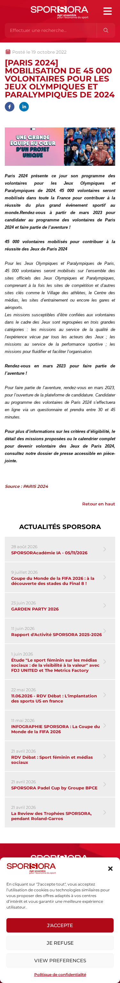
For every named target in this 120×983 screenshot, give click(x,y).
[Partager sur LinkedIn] (24, 106)
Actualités (21, 45)
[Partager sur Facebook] (9, 106)
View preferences (60, 960)
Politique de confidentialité (60, 974)
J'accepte (60, 925)
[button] (110, 868)
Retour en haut (98, 503)
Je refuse (60, 943)
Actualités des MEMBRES (91, 45)
